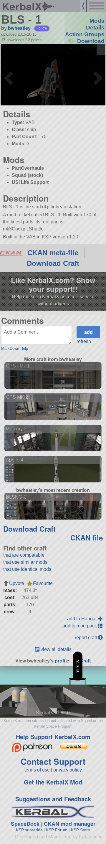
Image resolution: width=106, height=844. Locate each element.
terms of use (37, 769)
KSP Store (80, 829)
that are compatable (23, 555)
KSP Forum (56, 829)
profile (62, 660)
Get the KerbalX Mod (53, 782)
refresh (84, 341)
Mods (97, 21)
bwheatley (19, 27)
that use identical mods (27, 569)
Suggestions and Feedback (53, 798)
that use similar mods (25, 562)
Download (91, 41)
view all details (55, 649)
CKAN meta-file (52, 253)
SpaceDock (25, 823)
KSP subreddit (29, 829)
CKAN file (86, 538)
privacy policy (67, 769)
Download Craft (53, 263)
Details (95, 27)
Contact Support (53, 761)
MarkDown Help (14, 348)
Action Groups (85, 34)
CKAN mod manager (69, 823)
